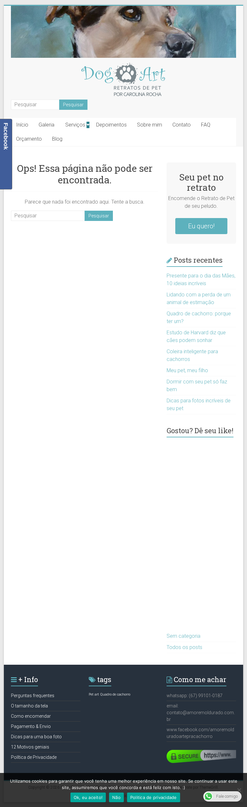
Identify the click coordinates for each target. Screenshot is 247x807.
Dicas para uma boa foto (36, 736)
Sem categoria (183, 636)
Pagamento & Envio (31, 726)
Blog (57, 139)
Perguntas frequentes (32, 695)
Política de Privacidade (34, 757)
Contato (181, 125)
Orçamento (29, 139)
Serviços (75, 125)
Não (116, 797)
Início (22, 125)
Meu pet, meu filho (187, 370)
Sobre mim (149, 125)
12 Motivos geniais (30, 747)
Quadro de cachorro (115, 694)
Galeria (46, 125)
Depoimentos (111, 125)
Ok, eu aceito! (88, 797)
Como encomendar (31, 716)
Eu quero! (201, 226)
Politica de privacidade (153, 797)
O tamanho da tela (29, 705)
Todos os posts (184, 647)
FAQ (205, 125)
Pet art (94, 694)
